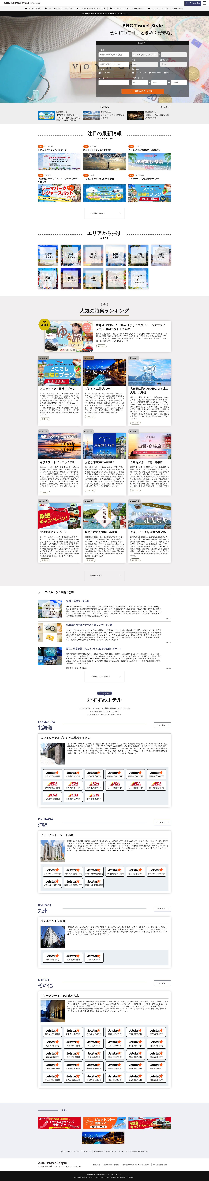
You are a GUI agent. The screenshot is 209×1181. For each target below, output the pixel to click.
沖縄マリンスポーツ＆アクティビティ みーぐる (75, 1151)
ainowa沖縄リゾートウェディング (105, 1151)
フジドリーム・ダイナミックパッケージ (128, 8)
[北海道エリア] (48, 255)
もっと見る (160, 725)
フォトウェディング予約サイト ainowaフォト (134, 1151)
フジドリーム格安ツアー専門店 (60, 8)
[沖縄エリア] (71, 255)
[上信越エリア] (138, 255)
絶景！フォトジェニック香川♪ (97, 150)
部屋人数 (164, 60)
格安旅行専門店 (34, 8)
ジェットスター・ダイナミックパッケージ (167, 8)
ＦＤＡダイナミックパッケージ (52, 150)
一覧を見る (163, 107)
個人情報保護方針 (160, 1165)
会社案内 (96, 1165)
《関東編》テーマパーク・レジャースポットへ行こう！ (58, 180)
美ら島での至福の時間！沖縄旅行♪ (144, 150)
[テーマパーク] (138, 278)
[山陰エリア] (93, 278)
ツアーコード (138, 78)
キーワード (103, 78)
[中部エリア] (161, 255)
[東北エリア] (93, 255)
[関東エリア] (116, 255)
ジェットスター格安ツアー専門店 (92, 8)
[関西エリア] (48, 278)
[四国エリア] (71, 278)
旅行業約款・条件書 (111, 1165)
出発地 (101, 50)
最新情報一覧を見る (97, 213)
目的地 (134, 50)
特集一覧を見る (96, 575)
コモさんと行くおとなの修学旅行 (98, 179)
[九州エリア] (116, 278)
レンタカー (103, 69)
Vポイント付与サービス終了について (104, 14)
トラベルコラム (194, 3)
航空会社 (136, 69)
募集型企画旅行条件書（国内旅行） (136, 1165)
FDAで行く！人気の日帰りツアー (143, 179)
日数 (133, 60)
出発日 (101, 60)
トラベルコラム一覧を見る (100, 676)
